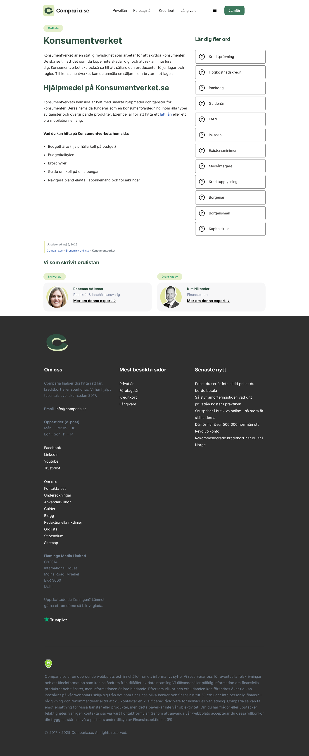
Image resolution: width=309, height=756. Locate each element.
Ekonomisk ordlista (77, 250)
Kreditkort (166, 10)
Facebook (52, 447)
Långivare (189, 10)
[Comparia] (67, 10)
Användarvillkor (57, 502)
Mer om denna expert (94, 300)
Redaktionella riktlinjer (63, 522)
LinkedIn (51, 454)
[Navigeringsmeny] (215, 10)
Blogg (49, 515)
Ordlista (50, 529)
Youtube (51, 461)
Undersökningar (57, 495)
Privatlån (120, 10)
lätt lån (166, 114)
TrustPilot (52, 468)
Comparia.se (55, 250)
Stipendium (53, 536)
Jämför (234, 10)
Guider (49, 508)
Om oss (50, 481)
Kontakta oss (55, 488)
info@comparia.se (71, 409)
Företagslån (142, 10)
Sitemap (51, 542)
